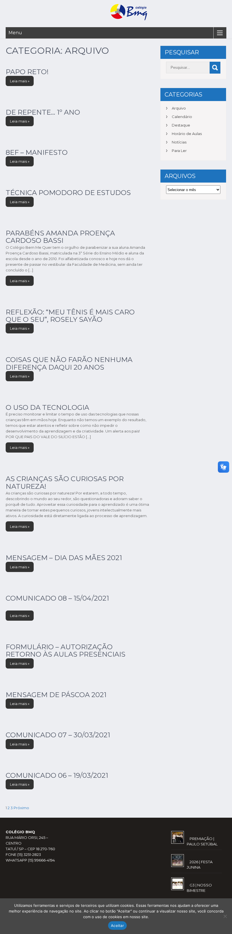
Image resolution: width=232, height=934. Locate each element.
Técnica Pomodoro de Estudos (68, 192)
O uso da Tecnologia (47, 407)
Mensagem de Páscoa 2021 (56, 695)
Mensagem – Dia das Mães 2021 (64, 558)
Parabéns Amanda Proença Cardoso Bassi (60, 237)
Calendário (182, 116)
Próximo (21, 808)
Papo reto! (27, 72)
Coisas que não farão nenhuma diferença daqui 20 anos (69, 363)
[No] (225, 916)
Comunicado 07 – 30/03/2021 (58, 735)
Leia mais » (19, 81)
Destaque (181, 125)
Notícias (179, 142)
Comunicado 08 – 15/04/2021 (57, 598)
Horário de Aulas (187, 133)
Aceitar (117, 925)
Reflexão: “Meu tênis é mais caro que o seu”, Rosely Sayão (70, 316)
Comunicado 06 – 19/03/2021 (57, 775)
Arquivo (179, 108)
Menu (15, 32)
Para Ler (179, 150)
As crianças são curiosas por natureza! (65, 482)
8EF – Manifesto (37, 152)
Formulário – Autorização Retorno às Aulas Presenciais (65, 650)
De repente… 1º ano (43, 112)
